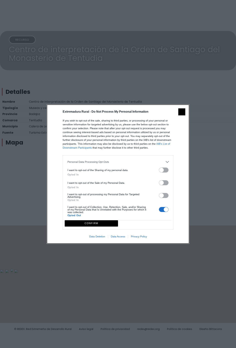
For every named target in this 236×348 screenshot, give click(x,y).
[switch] (164, 170)
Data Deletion (97, 236)
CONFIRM (91, 223)
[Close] (181, 111)
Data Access (118, 236)
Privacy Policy (139, 236)
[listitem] (118, 162)
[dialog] (118, 174)
